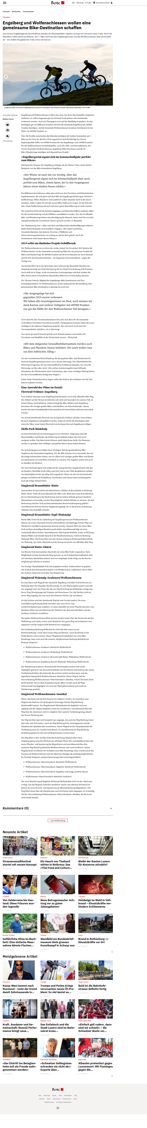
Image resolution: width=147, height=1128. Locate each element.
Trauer (54, 1109)
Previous (6, 76)
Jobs (60, 1109)
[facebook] (13, 131)
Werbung (80, 3)
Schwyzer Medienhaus (63, 1115)
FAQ (75, 1109)
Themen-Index (49, 1115)
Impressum (56, 1112)
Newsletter (68, 1109)
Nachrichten (16, 11)
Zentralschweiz (28, 11)
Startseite (6, 11)
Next (110, 76)
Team (48, 1112)
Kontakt (42, 1112)
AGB (75, 1112)
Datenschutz (67, 1112)
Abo (73, 3)
